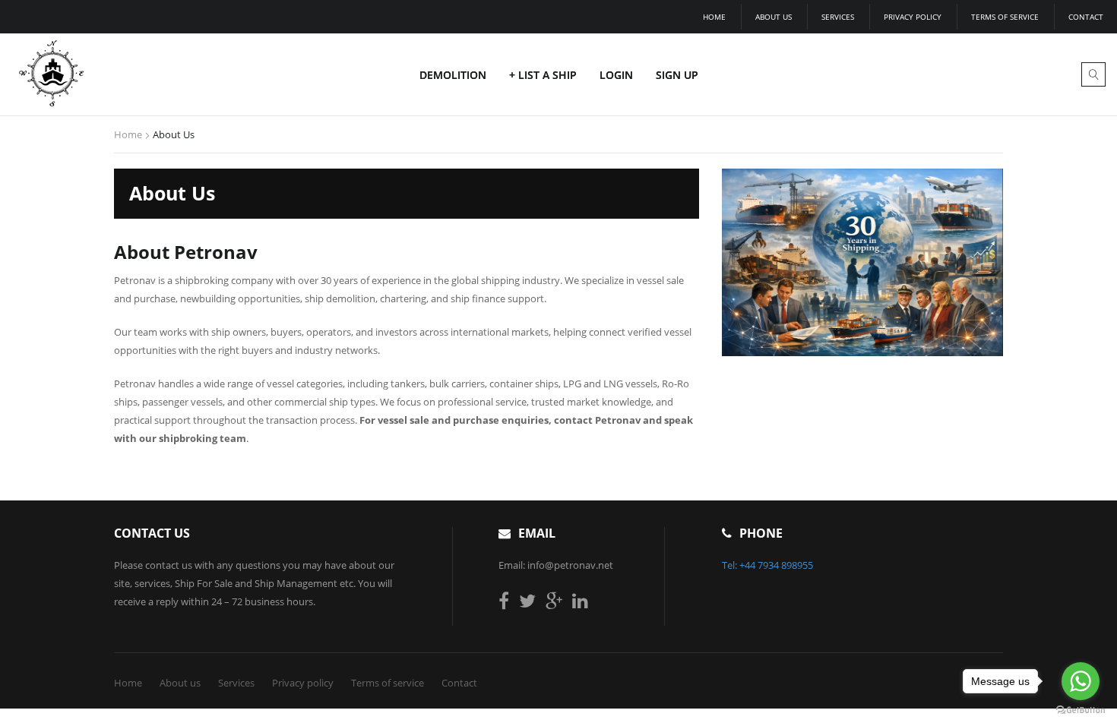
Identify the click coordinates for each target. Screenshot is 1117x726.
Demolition (452, 75)
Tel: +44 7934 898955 (767, 565)
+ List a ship (543, 75)
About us (773, 16)
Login (616, 75)
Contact (1085, 16)
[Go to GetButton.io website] (1080, 710)
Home (714, 16)
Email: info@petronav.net (555, 565)
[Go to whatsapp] (1081, 681)
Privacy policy (912, 16)
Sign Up (677, 75)
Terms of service (1005, 16)
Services (837, 16)
